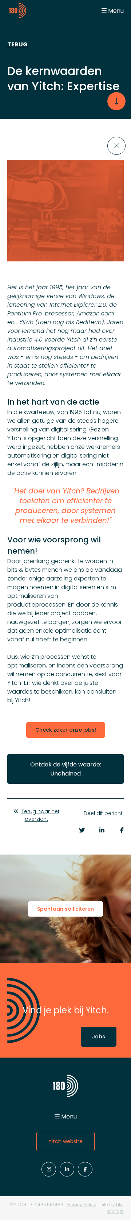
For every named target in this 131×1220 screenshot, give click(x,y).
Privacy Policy (81, 1205)
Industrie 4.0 (25, 339)
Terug (17, 44)
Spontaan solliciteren (65, 909)
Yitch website (65, 1141)
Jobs (98, 1036)
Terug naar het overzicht (40, 815)
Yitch (26, 322)
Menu (116, 11)
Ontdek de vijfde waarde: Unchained (65, 769)
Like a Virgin (115, 1208)
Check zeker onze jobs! (65, 729)
